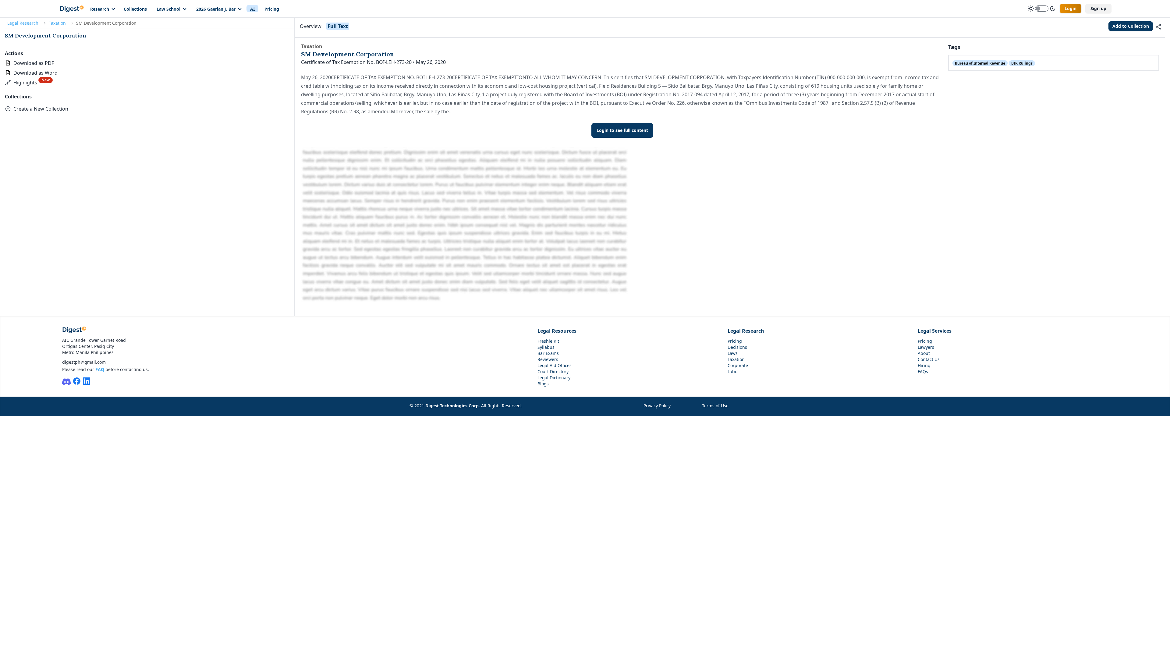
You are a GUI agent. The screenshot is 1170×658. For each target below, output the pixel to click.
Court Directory (553, 371)
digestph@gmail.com (84, 362)
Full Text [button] (338, 26)
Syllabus (546, 347)
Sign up (1098, 8)
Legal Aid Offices (554, 365)
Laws (733, 353)
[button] (29, 82)
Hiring (924, 365)
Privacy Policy (657, 406)
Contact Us (929, 359)
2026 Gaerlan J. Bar (216, 9)
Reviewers (547, 359)
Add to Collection (1130, 26)
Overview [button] (310, 26)
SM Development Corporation (45, 35)
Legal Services (935, 330)
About (924, 353)
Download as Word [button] (35, 72)
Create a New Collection (40, 108)
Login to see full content (622, 130)
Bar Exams (548, 353)
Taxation (57, 23)
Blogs (543, 384)
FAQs (923, 371)
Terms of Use (715, 406)
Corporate (738, 365)
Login (1070, 8)
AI (252, 9)
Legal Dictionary (553, 377)
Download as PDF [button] (33, 63)
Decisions (737, 347)
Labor (733, 371)
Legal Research (22, 23)
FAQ (99, 369)
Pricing (271, 9)
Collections (135, 9)
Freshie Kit (548, 341)
